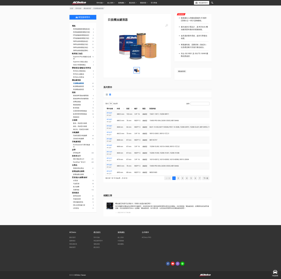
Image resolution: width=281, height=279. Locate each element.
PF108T (109, 139)
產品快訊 (132, 3)
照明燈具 (75, 193)
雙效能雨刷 (77, 105)
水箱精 (74, 120)
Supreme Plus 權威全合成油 (82, 58)
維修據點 (121, 244)
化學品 (74, 165)
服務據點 (121, 3)
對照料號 (153, 108)
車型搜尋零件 (84, 17)
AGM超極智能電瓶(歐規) (81, 29)
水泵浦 (75, 180)
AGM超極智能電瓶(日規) (81, 32)
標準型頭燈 (77, 196)
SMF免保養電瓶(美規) (80, 47)
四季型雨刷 (77, 102)
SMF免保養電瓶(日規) (80, 44)
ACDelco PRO (146, 237)
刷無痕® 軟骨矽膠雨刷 (81, 98)
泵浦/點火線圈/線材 (79, 177)
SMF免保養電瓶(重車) (80, 50)
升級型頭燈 (77, 199)
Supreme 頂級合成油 (80, 62)
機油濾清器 (87, 8)
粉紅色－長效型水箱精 (80, 129)
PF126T (109, 165)
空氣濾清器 (76, 142)
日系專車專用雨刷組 (80, 111)
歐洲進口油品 (77, 54)
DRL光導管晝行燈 (79, 205)
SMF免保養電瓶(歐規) (80, 41)
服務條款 (72, 241)
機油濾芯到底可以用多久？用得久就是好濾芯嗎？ (133, 204)
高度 (127, 108)
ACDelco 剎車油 (78, 77)
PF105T (109, 119)
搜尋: (188, 103)
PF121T (109, 158)
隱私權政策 (73, 244)
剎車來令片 (76, 156)
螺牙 (135, 108)
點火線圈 (76, 187)
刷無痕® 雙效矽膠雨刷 (81, 95)
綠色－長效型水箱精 (80, 126)
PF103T (109, 113)
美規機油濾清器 (78, 89)
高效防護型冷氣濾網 (80, 135)
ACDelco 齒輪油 (78, 74)
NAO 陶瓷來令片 (78, 159)
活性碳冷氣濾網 (78, 138)
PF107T (109, 132)
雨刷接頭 (76, 117)
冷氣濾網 (75, 132)
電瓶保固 (143, 3)
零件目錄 (99, 3)
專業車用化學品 (78, 168)
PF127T (109, 171)
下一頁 (206, 178)
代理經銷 (121, 241)
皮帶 (74, 150)
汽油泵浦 (76, 183)
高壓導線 (76, 190)
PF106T (109, 126)
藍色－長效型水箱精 (80, 123)
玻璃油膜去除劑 (78, 171)
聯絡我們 (72, 247)
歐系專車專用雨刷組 (80, 114)
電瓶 (74, 26)
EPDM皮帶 (76, 153)
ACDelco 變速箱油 (79, 71)
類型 (144, 108)
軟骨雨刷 (76, 108)
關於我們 (72, 237)
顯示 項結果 (112, 103)
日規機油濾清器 (78, 83)
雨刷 (74, 92)
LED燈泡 (76, 208)
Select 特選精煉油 (79, 65)
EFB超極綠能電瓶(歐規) (81, 35)
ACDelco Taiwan (80, 275)
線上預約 (110, 3)
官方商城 (154, 3)
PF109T (109, 145)
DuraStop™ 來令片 (79, 162)
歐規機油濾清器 (78, 86)
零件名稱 (110, 108)
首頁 (71, 8)
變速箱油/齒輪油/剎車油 (81, 68)
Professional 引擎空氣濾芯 (81, 146)
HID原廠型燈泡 (78, 202)
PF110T (109, 152)
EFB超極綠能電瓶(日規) (81, 38)
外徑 (118, 108)
